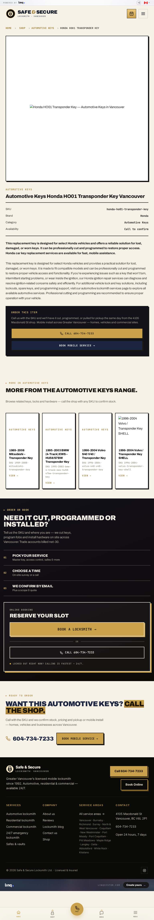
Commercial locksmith (21, 826)
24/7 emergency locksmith (17, 835)
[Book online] (131, 13)
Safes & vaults (15, 844)
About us (49, 814)
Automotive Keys (42, 28)
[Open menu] (143, 13)
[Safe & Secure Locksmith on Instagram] (144, 870)
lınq (20, 2)
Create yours (136, 884)
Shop (22, 28)
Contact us (50, 833)
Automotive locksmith (21, 814)
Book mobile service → (77, 345)
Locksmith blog (53, 826)
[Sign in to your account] (139, 3)
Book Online (134, 784)
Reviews (48, 820)
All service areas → (92, 814)
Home (9, 28)
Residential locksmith (20, 820)
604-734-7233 (33, 739)
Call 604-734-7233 (79, 333)
